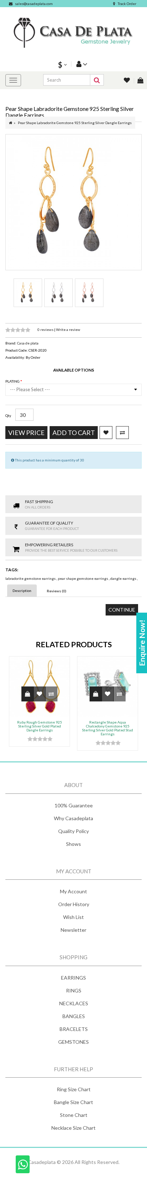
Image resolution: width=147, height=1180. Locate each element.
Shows (73, 844)
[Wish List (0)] (127, 80)
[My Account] (81, 64)
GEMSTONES (73, 1042)
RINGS (73, 990)
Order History (73, 904)
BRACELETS (74, 1029)
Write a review (68, 329)
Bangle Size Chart (73, 1102)
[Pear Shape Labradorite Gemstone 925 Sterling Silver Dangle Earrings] (73, 202)
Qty (8, 415)
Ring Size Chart (74, 1089)
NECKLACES (73, 1003)
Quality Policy (73, 831)
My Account (73, 891)
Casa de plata (28, 343)
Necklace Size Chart (73, 1128)
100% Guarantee (74, 805)
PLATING (12, 381)
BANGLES (73, 1016)
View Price (26, 432)
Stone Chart (73, 1115)
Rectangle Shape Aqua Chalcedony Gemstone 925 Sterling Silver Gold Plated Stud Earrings (107, 728)
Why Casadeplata (73, 818)
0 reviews (45, 329)
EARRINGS (73, 978)
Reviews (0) (56, 591)
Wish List (73, 917)
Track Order (127, 3)
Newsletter (73, 930)
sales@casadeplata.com (34, 3)
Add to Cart (73, 432)
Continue (121, 610)
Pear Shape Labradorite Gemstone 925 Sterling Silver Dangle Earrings (75, 123)
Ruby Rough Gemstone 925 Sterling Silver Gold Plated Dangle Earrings (39, 726)
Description (21, 590)
